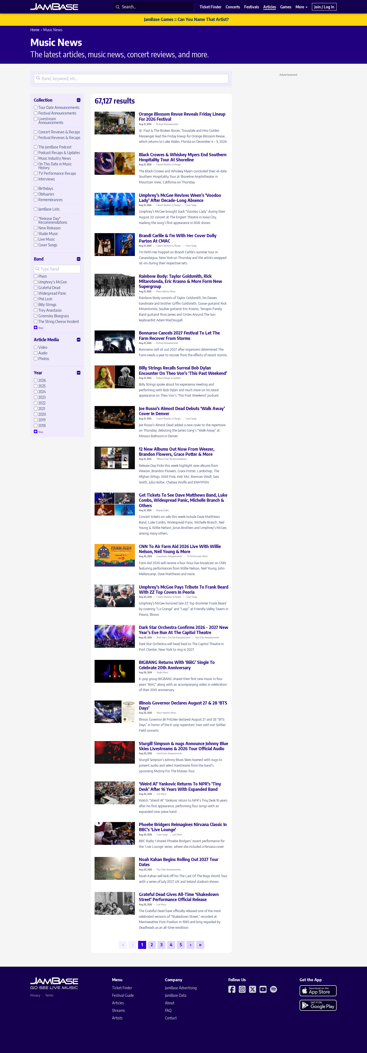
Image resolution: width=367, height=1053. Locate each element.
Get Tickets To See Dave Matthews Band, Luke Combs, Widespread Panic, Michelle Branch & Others (183, 500)
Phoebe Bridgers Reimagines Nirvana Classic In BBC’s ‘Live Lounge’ (183, 827)
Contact (171, 1018)
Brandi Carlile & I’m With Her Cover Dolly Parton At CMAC (178, 238)
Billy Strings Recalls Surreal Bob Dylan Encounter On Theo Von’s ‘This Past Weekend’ (183, 370)
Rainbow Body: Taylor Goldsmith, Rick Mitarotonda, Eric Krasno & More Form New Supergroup (180, 281)
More (300, 6)
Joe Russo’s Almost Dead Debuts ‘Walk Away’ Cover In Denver (182, 411)
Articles (118, 1003)
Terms (49, 995)
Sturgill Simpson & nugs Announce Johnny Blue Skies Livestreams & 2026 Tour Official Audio (183, 746)
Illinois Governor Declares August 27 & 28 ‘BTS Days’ (183, 705)
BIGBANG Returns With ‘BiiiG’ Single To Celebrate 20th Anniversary (177, 665)
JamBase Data (175, 995)
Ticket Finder (122, 988)
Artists (117, 1018)
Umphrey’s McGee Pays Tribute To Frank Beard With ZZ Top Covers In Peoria (183, 589)
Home (34, 29)
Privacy (35, 995)
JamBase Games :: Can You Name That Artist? (186, 19)
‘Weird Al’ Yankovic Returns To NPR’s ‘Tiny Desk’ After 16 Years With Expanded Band (180, 786)
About (169, 1003)
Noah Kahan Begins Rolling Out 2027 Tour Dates (178, 862)
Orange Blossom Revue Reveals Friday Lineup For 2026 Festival (182, 116)
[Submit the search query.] (38, 78)
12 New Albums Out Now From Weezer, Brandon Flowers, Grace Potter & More (176, 451)
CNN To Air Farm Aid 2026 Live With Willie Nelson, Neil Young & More (180, 549)
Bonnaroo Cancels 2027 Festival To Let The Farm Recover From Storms (179, 335)
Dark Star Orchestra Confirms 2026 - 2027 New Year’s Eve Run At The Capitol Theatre (183, 630)
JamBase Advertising (181, 988)
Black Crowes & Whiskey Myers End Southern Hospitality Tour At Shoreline (182, 157)
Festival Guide (123, 995)
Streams (118, 1010)
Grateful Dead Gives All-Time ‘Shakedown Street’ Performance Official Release (179, 897)
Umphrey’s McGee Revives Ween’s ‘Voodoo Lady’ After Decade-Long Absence (180, 198)
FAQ (168, 1010)
